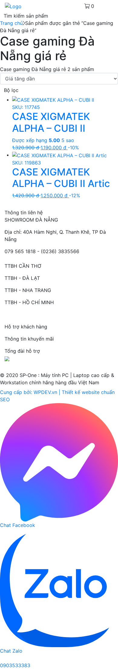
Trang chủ (11, 23)
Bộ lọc (11, 90)
